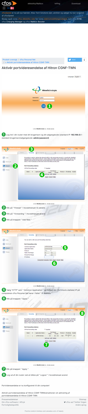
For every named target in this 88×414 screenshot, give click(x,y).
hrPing (57, 3)
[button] (75, 60)
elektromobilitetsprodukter (55, 19)
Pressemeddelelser (10, 399)
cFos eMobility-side (26, 19)
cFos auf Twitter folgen (76, 402)
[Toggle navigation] (4, 8)
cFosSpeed (6, 13)
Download (76, 3)
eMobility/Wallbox (35, 3)
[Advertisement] (44, 41)
